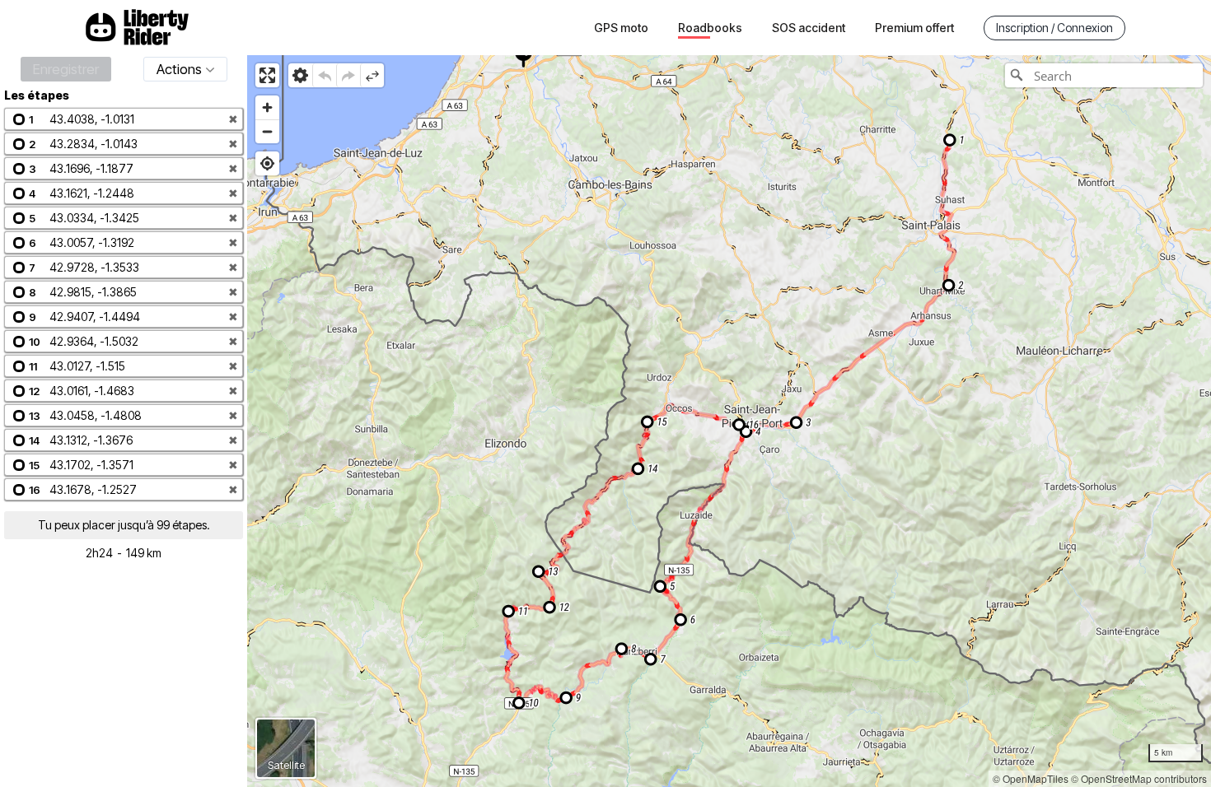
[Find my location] (267, 163)
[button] (123, 119)
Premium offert (914, 28)
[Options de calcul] (300, 75)
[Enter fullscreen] (267, 75)
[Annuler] (324, 75)
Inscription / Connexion (1054, 28)
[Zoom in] (267, 107)
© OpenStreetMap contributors (1139, 778)
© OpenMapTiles (1030, 778)
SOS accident (808, 28)
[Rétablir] (348, 75)
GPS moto (621, 28)
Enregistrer (66, 69)
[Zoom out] (267, 131)
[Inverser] (372, 75)
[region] (729, 421)
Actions (179, 69)
